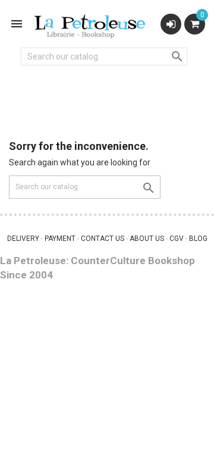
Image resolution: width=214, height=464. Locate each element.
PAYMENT (60, 238)
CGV (176, 238)
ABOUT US (147, 238)
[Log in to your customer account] (170, 24)
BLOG (198, 238)
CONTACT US (102, 238)
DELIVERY (23, 238)
